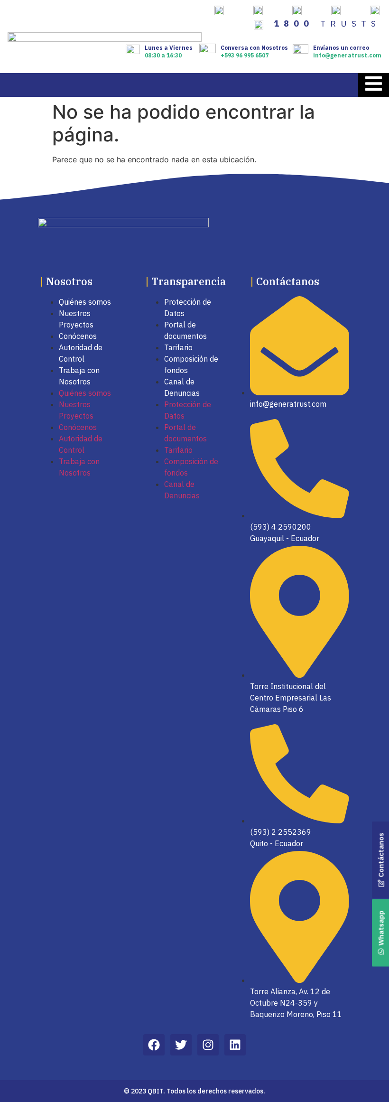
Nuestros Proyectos (76, 318)
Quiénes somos (85, 302)
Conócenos (78, 336)
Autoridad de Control (80, 353)
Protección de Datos (187, 307)
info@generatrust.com (347, 55)
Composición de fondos (191, 364)
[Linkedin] (235, 1044)
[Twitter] (181, 1044)
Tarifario (178, 347)
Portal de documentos (185, 330)
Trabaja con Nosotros (79, 375)
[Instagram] (208, 1044)
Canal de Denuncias (182, 387)
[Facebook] (154, 1044)
